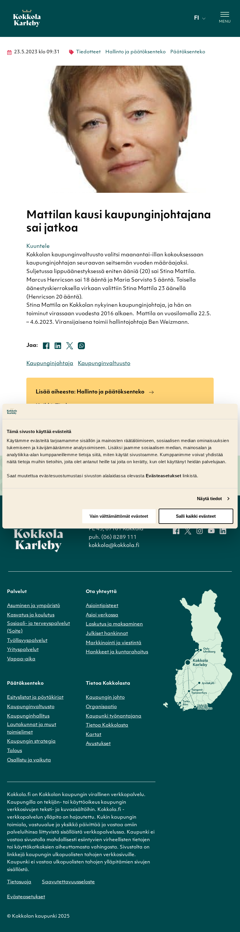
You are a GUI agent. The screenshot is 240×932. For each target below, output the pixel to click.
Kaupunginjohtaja (49, 364)
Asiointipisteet (102, 606)
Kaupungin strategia (31, 741)
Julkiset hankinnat (107, 633)
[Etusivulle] (27, 18)
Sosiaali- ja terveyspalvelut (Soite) (38, 627)
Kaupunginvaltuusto (104, 364)
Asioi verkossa (102, 615)
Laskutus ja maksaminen (114, 624)
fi (196, 18)
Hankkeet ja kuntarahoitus (117, 652)
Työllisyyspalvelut (27, 640)
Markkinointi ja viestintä (113, 643)
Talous (14, 751)
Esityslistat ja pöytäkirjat (35, 697)
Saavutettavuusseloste (68, 882)
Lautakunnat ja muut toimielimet (31, 729)
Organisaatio (101, 707)
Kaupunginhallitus (28, 716)
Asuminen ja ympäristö (33, 606)
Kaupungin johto (105, 697)
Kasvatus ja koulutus (30, 615)
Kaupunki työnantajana (113, 716)
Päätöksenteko (187, 52)
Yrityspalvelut (23, 650)
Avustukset (98, 744)
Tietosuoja (19, 882)
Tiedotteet (88, 52)
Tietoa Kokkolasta (107, 725)
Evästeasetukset (26, 897)
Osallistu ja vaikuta (29, 760)
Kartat (93, 734)
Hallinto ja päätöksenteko (135, 52)
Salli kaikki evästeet (196, 516)
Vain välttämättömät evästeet (119, 516)
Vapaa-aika (21, 659)
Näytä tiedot (209, 498)
